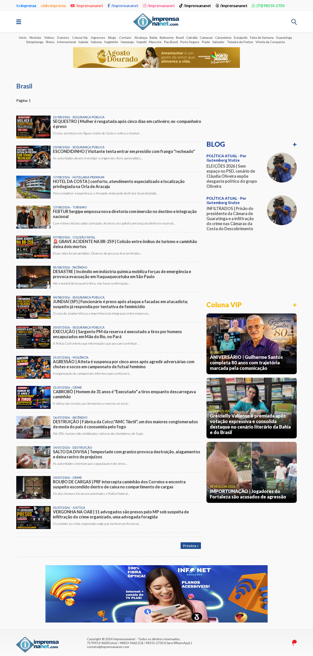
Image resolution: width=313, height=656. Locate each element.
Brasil (180, 37)
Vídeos (49, 37)
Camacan (206, 37)
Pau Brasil (171, 42)
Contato (125, 37)
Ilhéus (50, 42)
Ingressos (98, 37)
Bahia (153, 37)
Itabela (83, 42)
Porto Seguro (189, 42)
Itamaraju (127, 42)
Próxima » (191, 545)
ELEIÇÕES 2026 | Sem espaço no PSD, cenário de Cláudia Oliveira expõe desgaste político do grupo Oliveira (231, 176)
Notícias (35, 37)
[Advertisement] (251, 106)
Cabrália (192, 37)
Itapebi (141, 42)
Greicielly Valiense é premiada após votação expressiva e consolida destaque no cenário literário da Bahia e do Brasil (250, 424)
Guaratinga (284, 37)
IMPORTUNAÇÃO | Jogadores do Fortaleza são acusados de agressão (248, 493)
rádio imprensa (53, 5)
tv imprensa (26, 5)
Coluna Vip (80, 37)
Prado (206, 42)
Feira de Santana (262, 37)
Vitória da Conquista (270, 42)
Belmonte (167, 37)
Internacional (66, 42)
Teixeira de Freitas (240, 42)
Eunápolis (241, 37)
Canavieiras (223, 37)
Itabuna (96, 42)
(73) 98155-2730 (270, 5)
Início (23, 37)
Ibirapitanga (34, 42)
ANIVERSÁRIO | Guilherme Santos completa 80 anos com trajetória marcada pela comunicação (246, 362)
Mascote (155, 42)
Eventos (63, 37)
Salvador (218, 42)
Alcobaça (140, 37)
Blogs (112, 37)
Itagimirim (111, 42)
